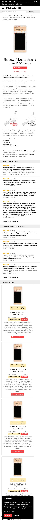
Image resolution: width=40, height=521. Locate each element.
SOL (21, 519)
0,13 (24, 17)
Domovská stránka (8, 16)
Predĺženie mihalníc (19, 16)
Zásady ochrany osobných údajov (10, 519)
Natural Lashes (13, 8)
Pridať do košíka (20, 68)
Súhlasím (8, 515)
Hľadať (31, 11)
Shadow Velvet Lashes (16, 17)
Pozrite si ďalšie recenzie (10, 221)
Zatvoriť (16, 515)
